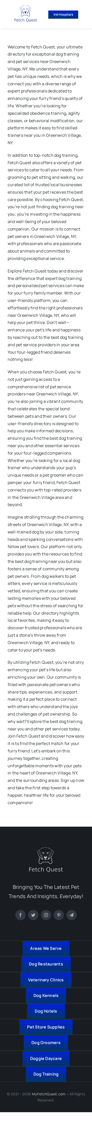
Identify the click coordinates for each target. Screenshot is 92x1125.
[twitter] (33, 915)
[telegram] (71, 915)
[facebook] (20, 915)
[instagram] (46, 915)
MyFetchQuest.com (48, 1093)
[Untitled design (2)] (26, 7)
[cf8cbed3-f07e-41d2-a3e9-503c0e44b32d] (46, 849)
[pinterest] (59, 915)
